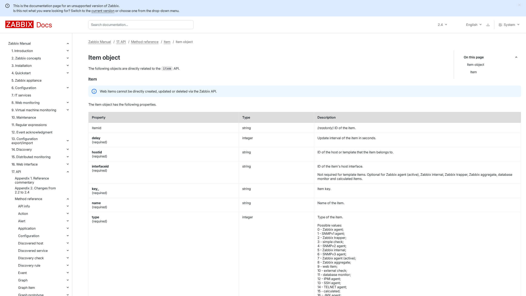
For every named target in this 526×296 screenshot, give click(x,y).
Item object (475, 64)
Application (27, 228)
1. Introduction (22, 51)
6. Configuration (24, 88)
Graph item (26, 288)
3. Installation (22, 66)
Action (23, 214)
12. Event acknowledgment (32, 132)
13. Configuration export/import (25, 141)
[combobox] (141, 25)
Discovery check (31, 258)
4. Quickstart (21, 73)
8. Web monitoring (26, 103)
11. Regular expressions (29, 125)
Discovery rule (29, 265)
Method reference (28, 199)
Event (22, 273)
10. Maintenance (24, 117)
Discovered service (33, 251)
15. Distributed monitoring (31, 157)
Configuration (28, 236)
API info (24, 206)
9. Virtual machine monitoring (34, 110)
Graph (23, 280)
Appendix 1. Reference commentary (32, 180)
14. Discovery (22, 149)
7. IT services (21, 95)
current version (102, 11)
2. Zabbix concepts (26, 58)
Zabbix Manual (19, 43)
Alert (21, 221)
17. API (16, 172)
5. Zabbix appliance (27, 80)
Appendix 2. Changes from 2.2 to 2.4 (35, 190)
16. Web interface (25, 164)
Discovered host (30, 243)
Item (167, 42)
